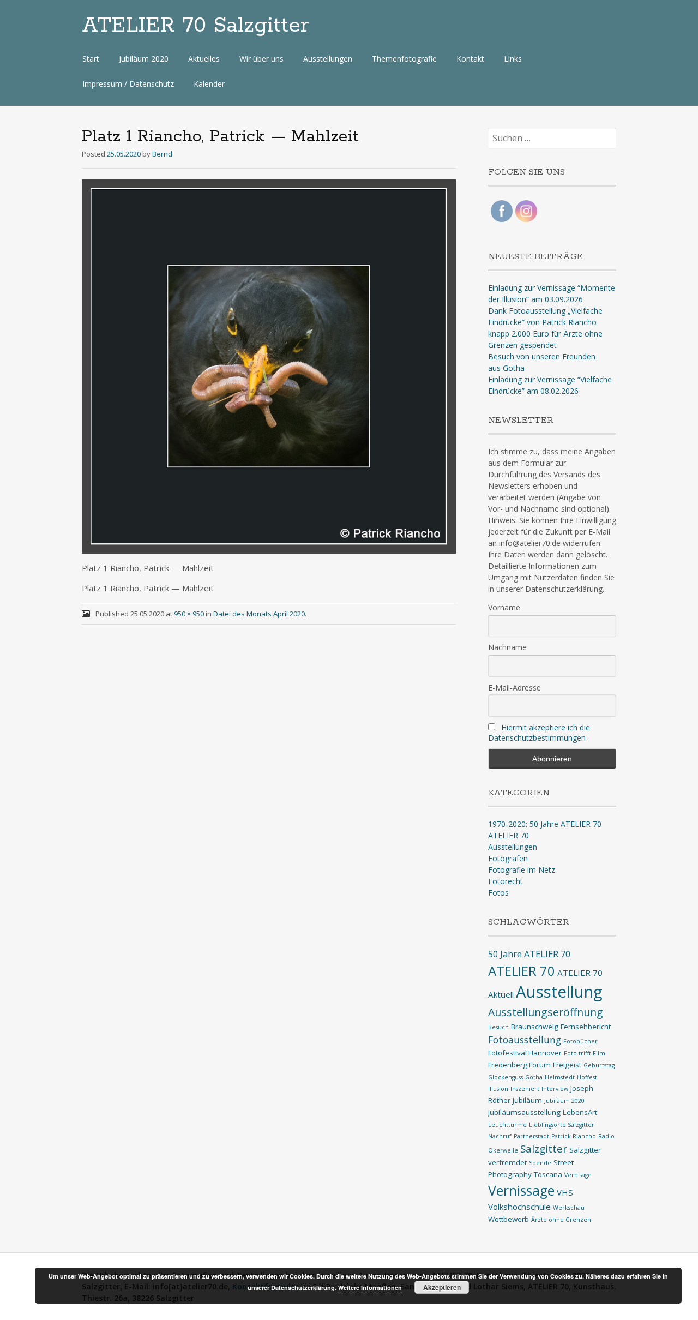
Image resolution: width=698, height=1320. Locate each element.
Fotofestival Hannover (525, 1053)
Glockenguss (505, 1077)
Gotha (534, 1077)
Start (90, 58)
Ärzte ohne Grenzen (561, 1219)
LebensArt (580, 1112)
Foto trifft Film (584, 1053)
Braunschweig (534, 1026)
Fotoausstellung (524, 1039)
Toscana (548, 1174)
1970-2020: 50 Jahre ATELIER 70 (544, 824)
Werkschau (569, 1207)
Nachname (507, 647)
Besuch (498, 1027)
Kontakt (470, 58)
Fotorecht (505, 881)
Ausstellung (559, 992)
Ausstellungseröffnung (545, 1012)
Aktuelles (204, 58)
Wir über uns (261, 58)
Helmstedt (560, 1077)
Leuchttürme (507, 1125)
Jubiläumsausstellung (524, 1112)
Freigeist (567, 1065)
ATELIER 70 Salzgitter (195, 25)
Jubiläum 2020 (144, 58)
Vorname (504, 607)
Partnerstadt (531, 1136)
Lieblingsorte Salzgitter (561, 1125)
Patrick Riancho (573, 1136)
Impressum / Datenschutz (128, 84)
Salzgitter (543, 1148)
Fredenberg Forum (519, 1065)
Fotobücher (580, 1041)
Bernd (162, 154)
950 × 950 (189, 614)
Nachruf (500, 1136)
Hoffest (587, 1077)
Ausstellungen (327, 58)
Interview (554, 1089)
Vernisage (578, 1175)
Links (513, 58)
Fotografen (508, 858)
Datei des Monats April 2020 (259, 614)
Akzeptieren (442, 1287)
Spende (540, 1163)
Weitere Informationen (370, 1287)
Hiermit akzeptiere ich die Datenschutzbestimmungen (539, 732)
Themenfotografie (404, 58)
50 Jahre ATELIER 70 (529, 953)
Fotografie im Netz (521, 870)
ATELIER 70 (508, 835)
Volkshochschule (519, 1206)
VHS (565, 1192)
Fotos (498, 892)
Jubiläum (527, 1100)
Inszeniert (524, 1089)
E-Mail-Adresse (514, 687)
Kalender (209, 84)
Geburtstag (599, 1065)
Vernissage (521, 1190)
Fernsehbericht (586, 1026)
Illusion (498, 1089)
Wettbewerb (508, 1219)
